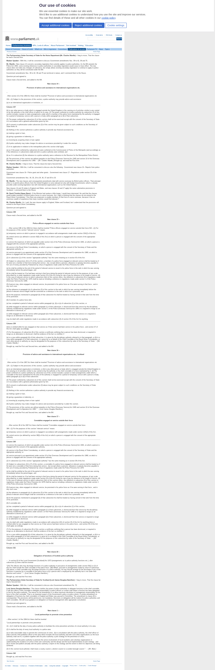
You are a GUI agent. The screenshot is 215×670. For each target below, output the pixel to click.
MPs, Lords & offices (41, 45)
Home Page (96, 51)
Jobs (46, 666)
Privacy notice (73, 665)
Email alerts (99, 35)
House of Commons (13, 49)
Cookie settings (115, 25)
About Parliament (57, 45)
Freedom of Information (36, 666)
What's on (38, 49)
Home (8, 45)
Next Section (10, 661)
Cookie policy (82, 665)
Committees (62, 49)
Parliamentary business (21, 45)
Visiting (80, 45)
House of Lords (27, 49)
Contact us (118, 35)
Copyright (65, 666)
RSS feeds (109, 35)
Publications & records (77, 49)
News (101, 49)
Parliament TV (92, 49)
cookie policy (108, 17)
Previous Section (12, 51)
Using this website (54, 666)
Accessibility (89, 35)
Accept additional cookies (55, 25)
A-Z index (8, 666)
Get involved (71, 45)
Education (89, 45)
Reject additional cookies (88, 25)
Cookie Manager (92, 665)
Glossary (15, 666)
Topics (107, 49)
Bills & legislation (50, 49)
